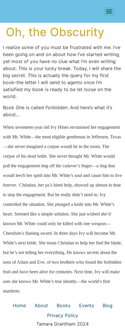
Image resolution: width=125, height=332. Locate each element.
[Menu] (109, 11)
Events (86, 305)
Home (19, 305)
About (41, 305)
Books (63, 305)
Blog (107, 305)
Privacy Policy (62, 315)
